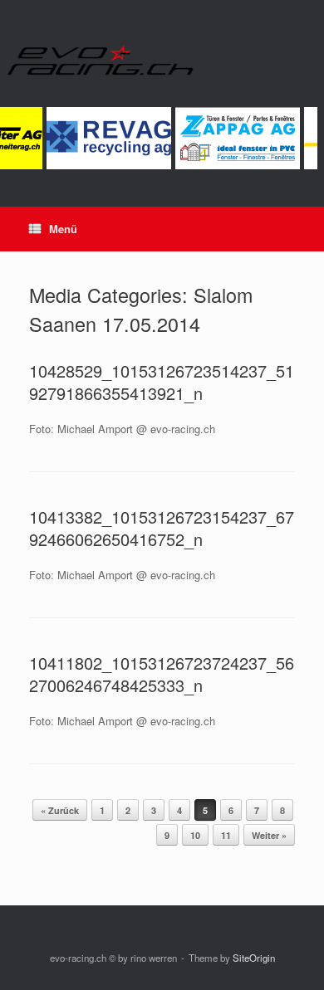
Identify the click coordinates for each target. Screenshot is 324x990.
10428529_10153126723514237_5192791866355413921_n (161, 381)
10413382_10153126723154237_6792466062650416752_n (161, 528)
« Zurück (60, 810)
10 (195, 835)
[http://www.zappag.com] (236, 165)
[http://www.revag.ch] (107, 165)
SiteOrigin (254, 957)
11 (226, 835)
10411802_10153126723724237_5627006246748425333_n (161, 674)
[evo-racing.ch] (162, 59)
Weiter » (269, 835)
